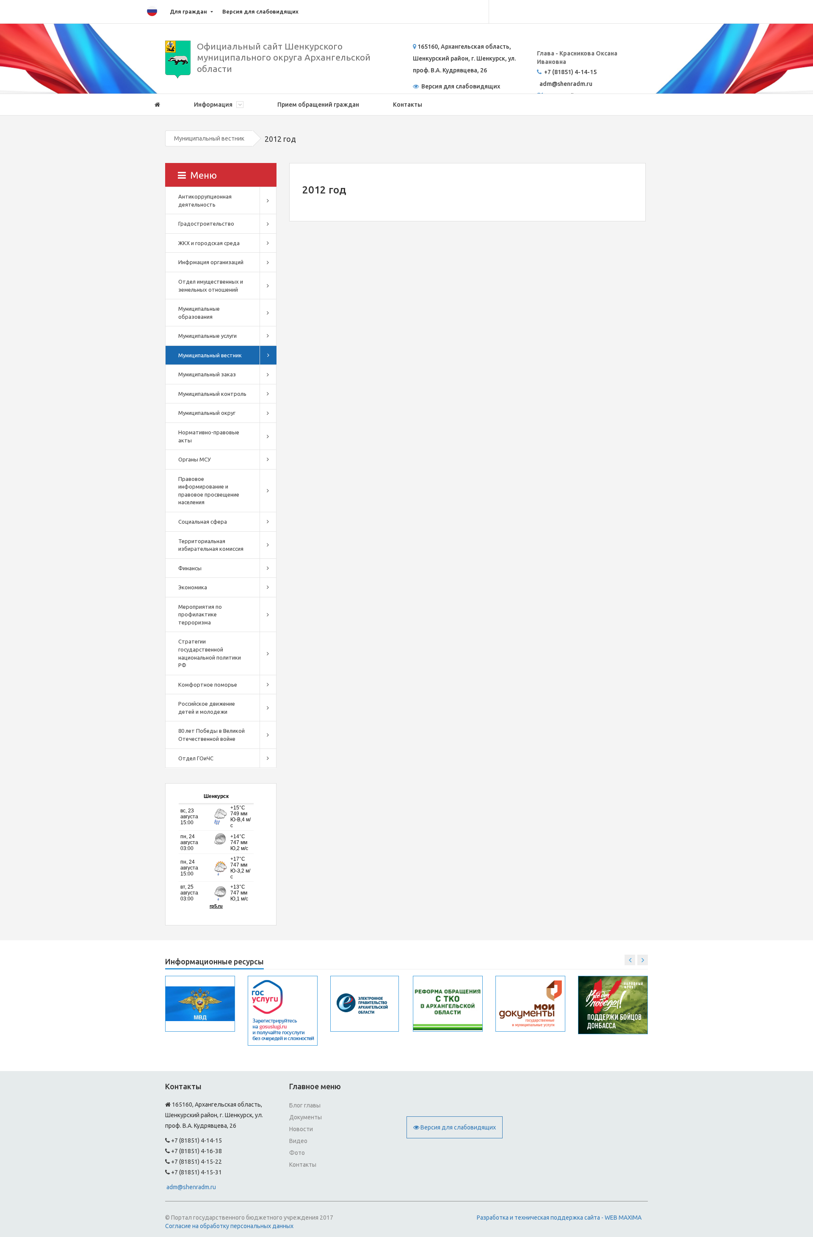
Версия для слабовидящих (260, 11)
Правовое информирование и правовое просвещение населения (208, 490)
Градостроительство (206, 223)
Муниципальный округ (206, 413)
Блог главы (305, 1105)
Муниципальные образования (199, 313)
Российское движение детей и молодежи (206, 708)
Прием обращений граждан (318, 104)
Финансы (190, 568)
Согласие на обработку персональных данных (229, 1226)
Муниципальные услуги (207, 336)
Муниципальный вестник (209, 138)
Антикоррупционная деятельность (205, 200)
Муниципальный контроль (212, 394)
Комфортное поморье (207, 685)
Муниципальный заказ (207, 374)
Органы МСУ (194, 459)
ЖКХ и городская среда (209, 243)
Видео (298, 1141)
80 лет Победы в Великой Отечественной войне (211, 735)
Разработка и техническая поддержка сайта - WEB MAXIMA (559, 1217)
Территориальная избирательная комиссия (210, 545)
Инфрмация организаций (210, 262)
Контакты (407, 104)
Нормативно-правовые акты (208, 436)
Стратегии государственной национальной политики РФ (209, 653)
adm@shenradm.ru (191, 1187)
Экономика (192, 587)
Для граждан (188, 11)
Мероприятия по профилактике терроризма (200, 614)
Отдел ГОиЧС (195, 758)
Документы (305, 1117)
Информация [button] (214, 104)
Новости (301, 1129)
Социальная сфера (202, 522)
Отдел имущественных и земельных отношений (210, 286)
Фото (297, 1152)
